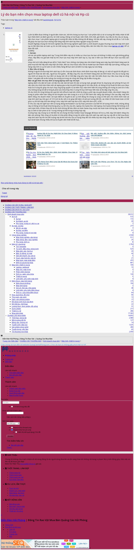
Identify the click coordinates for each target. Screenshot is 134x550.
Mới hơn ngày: (8, 421)
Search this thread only (22, 427)
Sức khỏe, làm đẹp (16, 479)
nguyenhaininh (96, 166)
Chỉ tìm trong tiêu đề (21, 406)
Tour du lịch (14, 488)
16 (20, 42)
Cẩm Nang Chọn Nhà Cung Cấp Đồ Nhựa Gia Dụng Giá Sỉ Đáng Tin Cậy (57, 163)
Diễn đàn (8, 361)
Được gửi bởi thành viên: (12, 410)
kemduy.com (42, 147)
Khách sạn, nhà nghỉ (17, 491)
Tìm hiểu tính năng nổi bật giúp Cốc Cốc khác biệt (109, 152)
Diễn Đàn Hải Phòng (13, 520)
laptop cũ (8, 28)
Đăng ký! (4, 196)
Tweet (4, 193)
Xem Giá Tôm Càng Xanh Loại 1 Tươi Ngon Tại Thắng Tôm (57, 144)
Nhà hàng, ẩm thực (16, 493)
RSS (10, 536)
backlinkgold (48, 20)
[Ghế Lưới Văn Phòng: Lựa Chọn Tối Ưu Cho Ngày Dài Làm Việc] (85, 165)
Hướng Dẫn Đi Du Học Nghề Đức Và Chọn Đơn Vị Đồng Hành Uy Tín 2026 (57, 134)
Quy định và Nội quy (13, 527)
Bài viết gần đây (15, 375)
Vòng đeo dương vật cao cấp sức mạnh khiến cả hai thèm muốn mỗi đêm (111, 144)
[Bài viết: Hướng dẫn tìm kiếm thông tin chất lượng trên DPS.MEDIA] (85, 136)
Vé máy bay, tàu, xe (16, 495)
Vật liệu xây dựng (16, 509)
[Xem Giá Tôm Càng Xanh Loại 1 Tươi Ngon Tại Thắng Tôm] (31, 146)
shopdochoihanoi (97, 147)
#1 (132, 176)
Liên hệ (12, 529)
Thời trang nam (15, 475)
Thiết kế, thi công (16, 511)
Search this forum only (22, 430)
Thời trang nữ (14, 473)
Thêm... (9, 447)
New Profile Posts (16, 395)
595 (20, 36)
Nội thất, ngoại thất (17, 506)
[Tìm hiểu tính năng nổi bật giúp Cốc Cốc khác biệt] (85, 155)
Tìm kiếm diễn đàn (16, 373)
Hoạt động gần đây (16, 393)
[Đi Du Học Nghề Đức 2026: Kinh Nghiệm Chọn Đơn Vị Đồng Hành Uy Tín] (31, 155)
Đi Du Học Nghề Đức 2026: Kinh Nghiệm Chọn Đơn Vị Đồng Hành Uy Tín (57, 153)
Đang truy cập (14, 391)
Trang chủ (9, 359)
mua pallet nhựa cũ (27, 464)
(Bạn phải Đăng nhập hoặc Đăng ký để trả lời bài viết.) (22, 183)
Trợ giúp (12, 532)
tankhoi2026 (42, 137)
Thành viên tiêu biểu (17, 388)
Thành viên (9, 377)
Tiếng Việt (9, 525)
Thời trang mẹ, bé (16, 477)
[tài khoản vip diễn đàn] (45, 548)
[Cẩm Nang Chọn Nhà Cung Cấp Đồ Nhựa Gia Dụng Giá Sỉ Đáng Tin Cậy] (31, 165)
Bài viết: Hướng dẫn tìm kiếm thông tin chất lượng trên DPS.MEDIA (111, 134)
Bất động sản (14, 504)
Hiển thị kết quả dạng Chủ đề (28, 432)
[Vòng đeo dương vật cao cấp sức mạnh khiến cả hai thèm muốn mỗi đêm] (85, 146)
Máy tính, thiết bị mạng (24, 20)
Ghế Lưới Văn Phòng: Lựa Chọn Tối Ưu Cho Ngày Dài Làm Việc (111, 163)
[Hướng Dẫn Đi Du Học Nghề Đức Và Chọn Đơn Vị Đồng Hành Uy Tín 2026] (31, 136)
